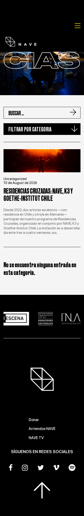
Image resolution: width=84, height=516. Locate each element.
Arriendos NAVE (42, 428)
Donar (34, 420)
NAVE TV (36, 438)
